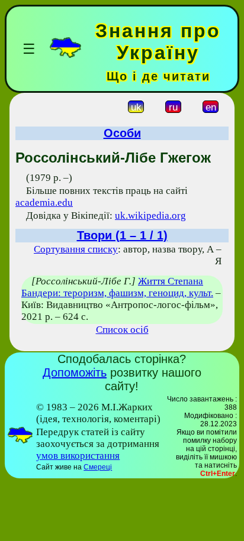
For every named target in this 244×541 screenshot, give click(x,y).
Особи (122, 133)
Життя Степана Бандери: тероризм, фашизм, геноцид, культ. (117, 287)
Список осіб (122, 329)
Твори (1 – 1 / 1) (122, 235)
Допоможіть (75, 372)
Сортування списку (76, 249)
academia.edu (44, 202)
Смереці (98, 467)
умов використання (78, 455)
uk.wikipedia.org (150, 215)
